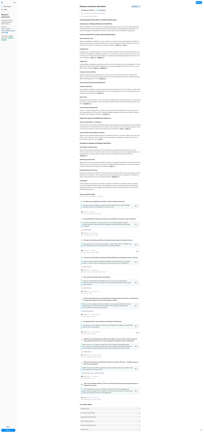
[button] (199, 2)
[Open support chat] (201, 430)
